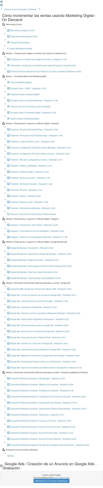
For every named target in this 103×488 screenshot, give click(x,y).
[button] (1, 2)
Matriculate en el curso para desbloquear (51, 481)
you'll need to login (61, 477)
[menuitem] (1, 6)
